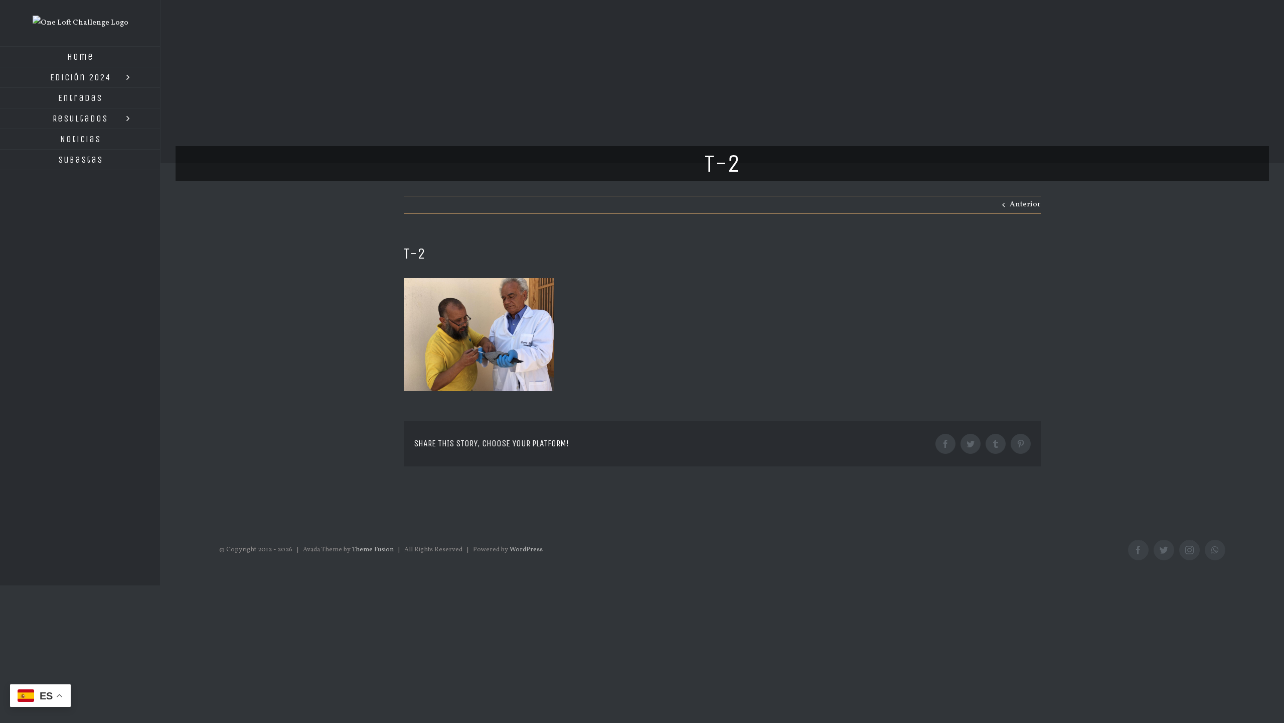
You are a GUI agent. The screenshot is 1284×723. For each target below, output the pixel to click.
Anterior (1025, 204)
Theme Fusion (373, 549)
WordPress (526, 549)
